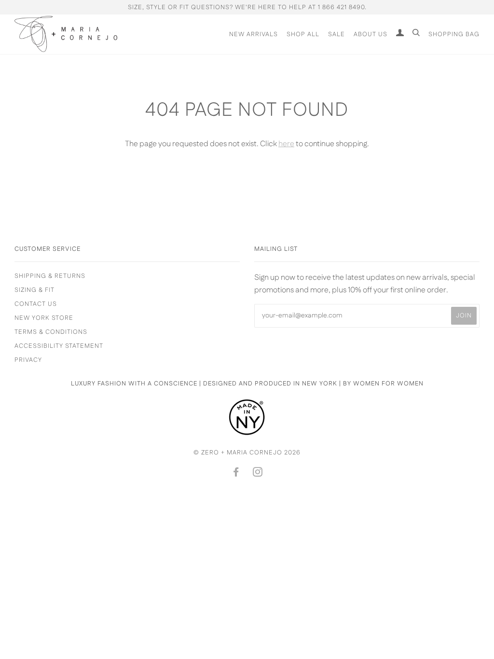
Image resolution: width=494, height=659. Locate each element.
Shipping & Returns (49, 276)
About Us (370, 34)
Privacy (28, 360)
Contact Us (35, 304)
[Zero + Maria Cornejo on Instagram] (258, 473)
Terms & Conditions (50, 332)
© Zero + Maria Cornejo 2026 (247, 452)
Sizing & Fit (34, 290)
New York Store (43, 318)
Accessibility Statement (58, 346)
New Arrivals (253, 34)
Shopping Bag (454, 34)
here (286, 144)
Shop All (303, 34)
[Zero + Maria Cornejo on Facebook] (236, 473)
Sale (336, 34)
